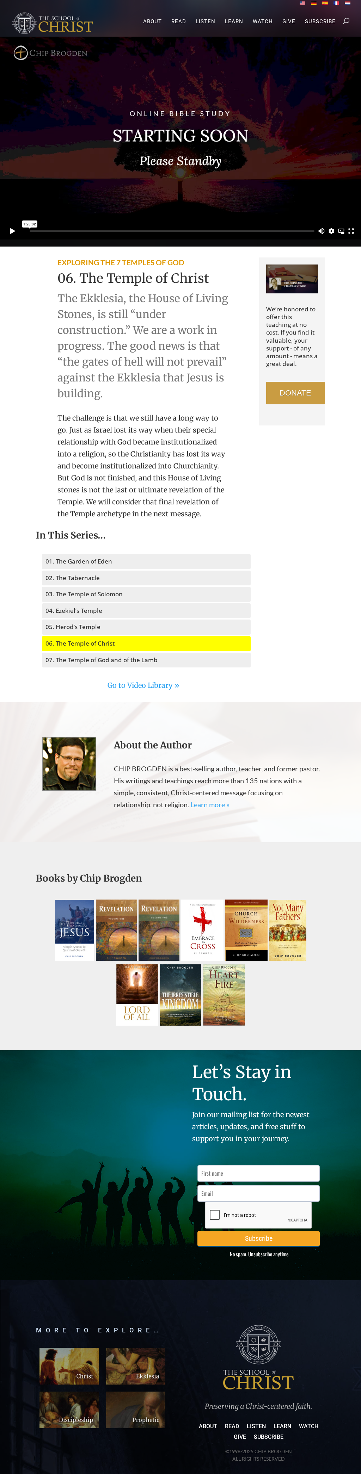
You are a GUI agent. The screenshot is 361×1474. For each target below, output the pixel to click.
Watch (263, 22)
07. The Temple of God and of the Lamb (101, 660)
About (152, 22)
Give (288, 22)
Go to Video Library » (143, 685)
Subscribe (320, 22)
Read (178, 22)
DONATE (295, 392)
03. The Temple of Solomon (84, 594)
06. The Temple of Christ (80, 643)
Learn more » (210, 804)
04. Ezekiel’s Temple (73, 611)
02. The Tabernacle (72, 578)
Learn (234, 22)
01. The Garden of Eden (78, 561)
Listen (205, 22)
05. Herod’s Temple (72, 627)
